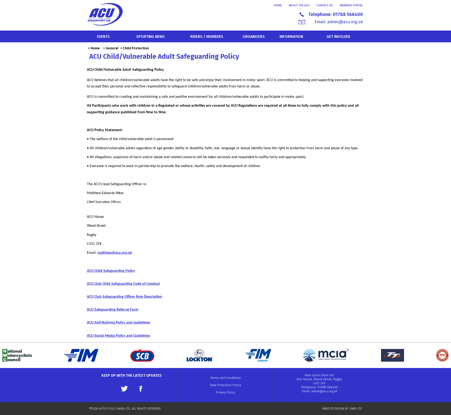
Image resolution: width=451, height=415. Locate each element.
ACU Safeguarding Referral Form (112, 310)
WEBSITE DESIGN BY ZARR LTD (342, 408)
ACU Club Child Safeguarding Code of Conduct (123, 284)
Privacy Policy (225, 392)
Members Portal (351, 5)
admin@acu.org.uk (345, 22)
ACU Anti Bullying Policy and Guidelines (118, 323)
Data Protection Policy (225, 385)
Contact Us (324, 5)
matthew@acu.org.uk (114, 253)
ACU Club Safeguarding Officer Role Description (124, 297)
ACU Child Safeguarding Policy (111, 271)
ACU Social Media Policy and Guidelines (118, 336)
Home (278, 5)
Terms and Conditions (225, 378)
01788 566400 (348, 14)
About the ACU (299, 5)
